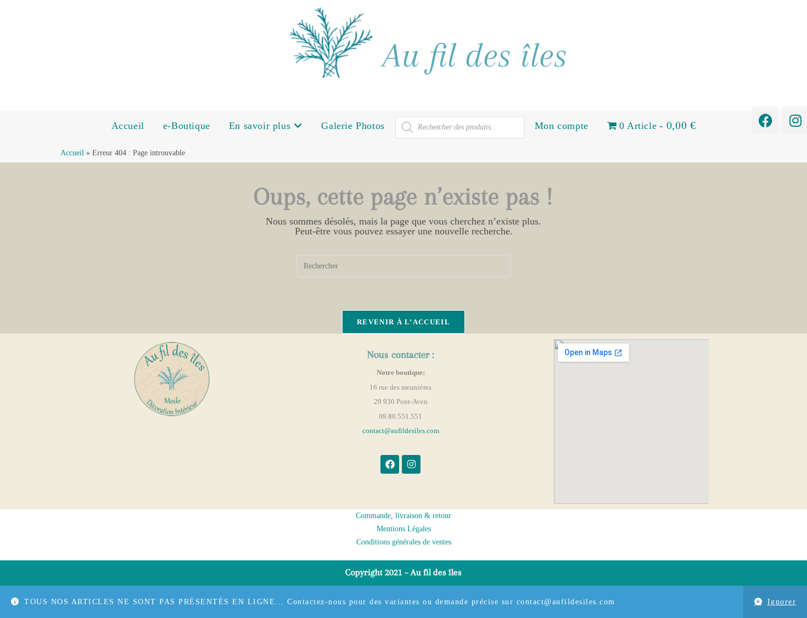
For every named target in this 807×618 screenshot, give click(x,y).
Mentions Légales (404, 529)
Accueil (127, 125)
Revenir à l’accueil (403, 322)
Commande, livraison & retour (403, 516)
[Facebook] (765, 120)
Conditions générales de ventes (403, 542)
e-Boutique (186, 125)
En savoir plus (261, 125)
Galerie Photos (352, 125)
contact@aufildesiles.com (400, 430)
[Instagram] (411, 464)
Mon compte (562, 125)
